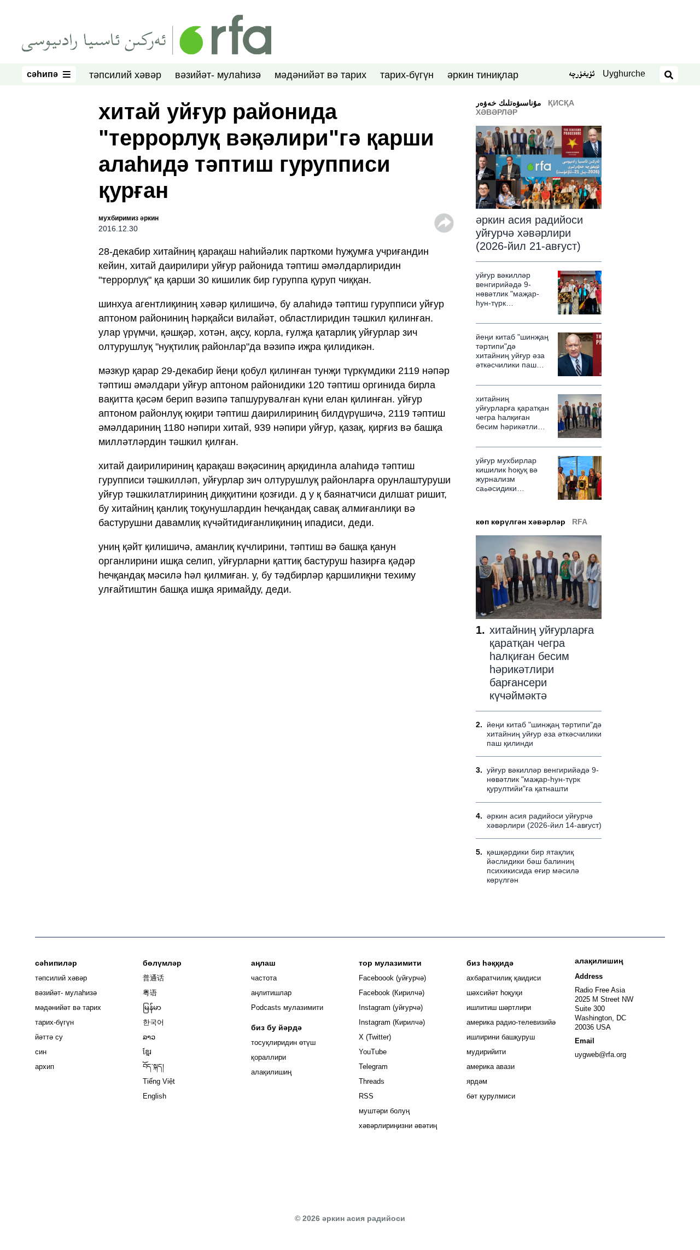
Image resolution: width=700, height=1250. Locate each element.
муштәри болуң (384, 1111)
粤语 (150, 993)
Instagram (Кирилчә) (392, 1022)
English (154, 1096)
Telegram (373, 1066)
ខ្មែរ (147, 1052)
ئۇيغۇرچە (581, 74)
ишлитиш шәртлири (498, 1007)
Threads (371, 1081)
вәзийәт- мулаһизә (218, 74)
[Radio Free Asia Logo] (146, 33)
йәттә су (49, 1037)
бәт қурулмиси (490, 1096)
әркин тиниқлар (482, 74)
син (40, 1052)
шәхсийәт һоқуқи (494, 993)
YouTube (373, 1052)
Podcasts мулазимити (287, 1007)
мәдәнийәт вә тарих (320, 74)
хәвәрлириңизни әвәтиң (398, 1126)
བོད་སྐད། (153, 1066)
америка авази (490, 1066)
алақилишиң (271, 1072)
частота (264, 978)
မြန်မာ (152, 1007)
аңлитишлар (271, 993)
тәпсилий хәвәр (125, 74)
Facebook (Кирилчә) (391, 993)
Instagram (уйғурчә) (391, 1007)
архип (44, 1066)
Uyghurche (624, 73)
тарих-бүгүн (407, 74)
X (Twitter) (375, 1037)
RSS (366, 1096)
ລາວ (149, 1037)
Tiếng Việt (159, 1081)
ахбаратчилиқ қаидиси (503, 978)
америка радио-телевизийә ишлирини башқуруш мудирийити (511, 1037)
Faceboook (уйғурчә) (392, 978)
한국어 (153, 1022)
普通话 (153, 978)
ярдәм (476, 1081)
